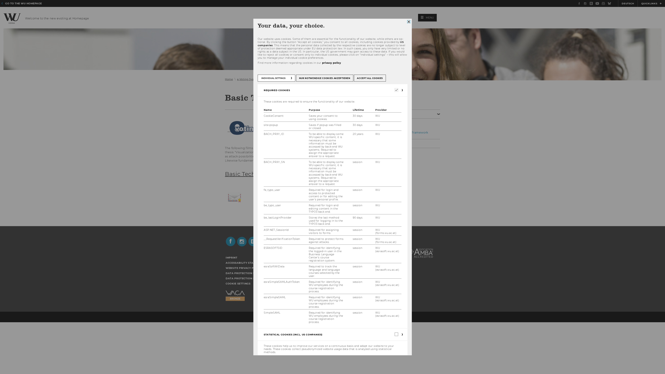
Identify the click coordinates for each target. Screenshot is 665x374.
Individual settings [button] (273, 78)
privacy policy (331, 62)
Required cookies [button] (277, 90)
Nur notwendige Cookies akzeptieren (324, 78)
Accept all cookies (370, 78)
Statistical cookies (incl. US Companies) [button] (293, 334)
